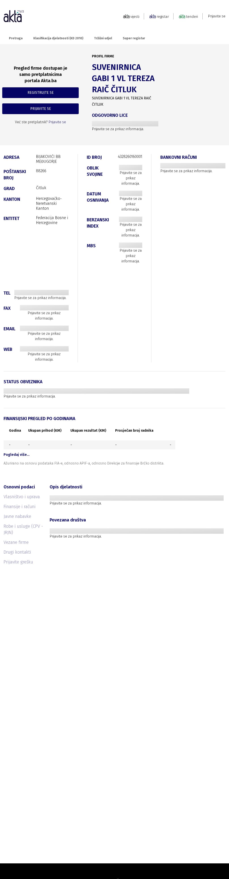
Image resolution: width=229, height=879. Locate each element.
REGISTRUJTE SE (41, 92)
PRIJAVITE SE (40, 109)
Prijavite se (216, 16)
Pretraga (16, 38)
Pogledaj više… (17, 454)
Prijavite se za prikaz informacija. (118, 129)
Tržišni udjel (103, 38)
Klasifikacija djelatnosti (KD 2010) (58, 38)
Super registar (134, 38)
